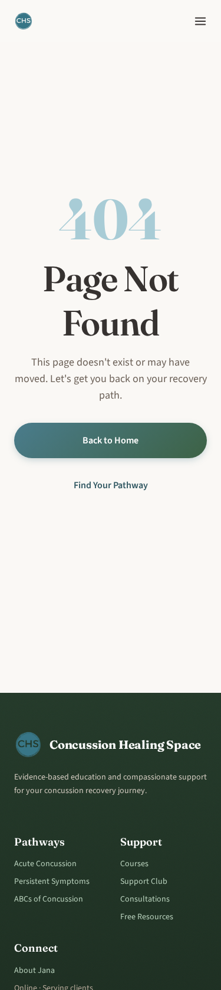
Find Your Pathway (111, 485)
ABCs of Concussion (48, 899)
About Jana (34, 970)
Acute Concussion (45, 864)
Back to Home (110, 440)
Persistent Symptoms (52, 881)
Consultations (145, 899)
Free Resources (146, 917)
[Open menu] (200, 21)
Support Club (143, 881)
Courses (134, 864)
